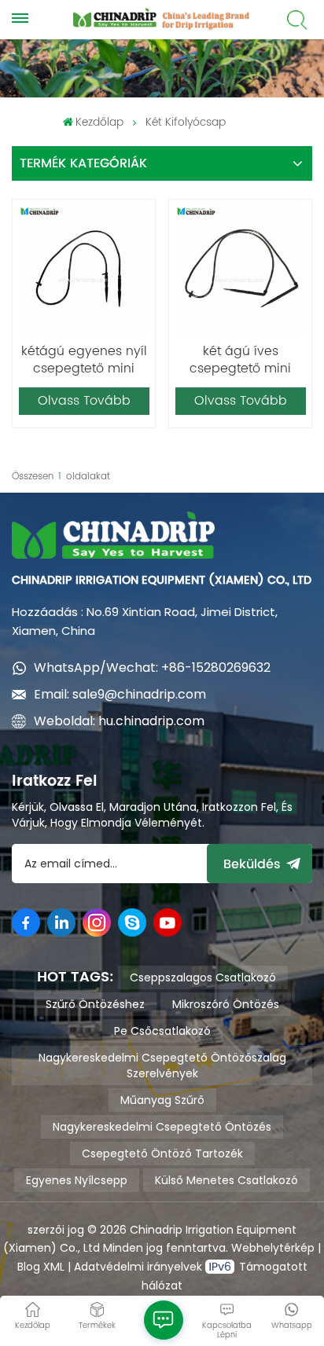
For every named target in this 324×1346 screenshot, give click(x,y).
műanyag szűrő (162, 1100)
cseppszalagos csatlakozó (203, 977)
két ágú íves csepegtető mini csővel (240, 360)
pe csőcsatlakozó (162, 1031)
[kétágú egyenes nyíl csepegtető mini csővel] (83, 270)
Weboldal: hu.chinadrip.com (119, 721)
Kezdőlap (99, 122)
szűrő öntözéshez (95, 1004)
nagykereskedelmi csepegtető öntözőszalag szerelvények (162, 1065)
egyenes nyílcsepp (76, 1180)
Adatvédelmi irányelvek (139, 1266)
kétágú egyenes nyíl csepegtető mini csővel (84, 360)
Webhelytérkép (273, 1248)
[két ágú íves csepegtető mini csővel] (240, 270)
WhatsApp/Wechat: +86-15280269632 (152, 667)
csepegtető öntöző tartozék (162, 1153)
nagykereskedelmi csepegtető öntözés (162, 1127)
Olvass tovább (84, 401)
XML (52, 1266)
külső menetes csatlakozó (226, 1180)
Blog (28, 1266)
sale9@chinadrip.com (139, 694)
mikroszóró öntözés (225, 1004)
